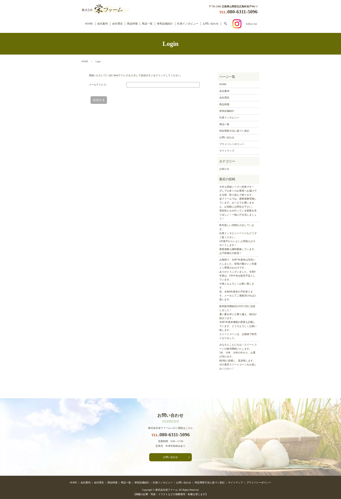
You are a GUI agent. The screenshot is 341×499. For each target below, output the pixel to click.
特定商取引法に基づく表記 (234, 131)
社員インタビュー (187, 23)
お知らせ (224, 169)
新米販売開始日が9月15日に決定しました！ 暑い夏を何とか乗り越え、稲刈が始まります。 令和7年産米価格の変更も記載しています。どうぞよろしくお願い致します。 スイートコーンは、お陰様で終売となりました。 (238, 322)
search (225, 23)
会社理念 (117, 23)
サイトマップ (226, 150)
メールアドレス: (98, 84)
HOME (89, 23)
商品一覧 (147, 23)
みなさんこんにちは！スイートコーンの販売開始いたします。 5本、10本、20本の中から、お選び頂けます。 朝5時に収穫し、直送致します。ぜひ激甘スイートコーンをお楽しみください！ (238, 356)
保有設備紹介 (165, 23)
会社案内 (102, 23)
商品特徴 (132, 23)
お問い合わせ (211, 23)
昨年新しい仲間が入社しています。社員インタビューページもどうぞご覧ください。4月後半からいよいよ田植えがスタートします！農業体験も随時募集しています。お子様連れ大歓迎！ (238, 239)
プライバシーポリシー (231, 144)
